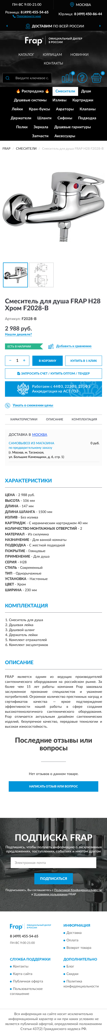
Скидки (72, 974)
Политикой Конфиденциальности (78, 890)
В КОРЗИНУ (47, 360)
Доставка (74, 933)
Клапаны (88, 109)
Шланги (44, 118)
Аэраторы (65, 109)
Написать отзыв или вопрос (53, 786)
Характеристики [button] (23, 419)
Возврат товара (78, 948)
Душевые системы (30, 100)
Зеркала (41, 127)
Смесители (65, 91)
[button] (27, 15)
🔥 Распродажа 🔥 (33, 91)
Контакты (53, 63)
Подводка (87, 118)
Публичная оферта (28, 981)
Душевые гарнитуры (72, 127)
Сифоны (64, 118)
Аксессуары (64, 136)
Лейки (17, 109)
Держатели (21, 118)
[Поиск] (7, 78)
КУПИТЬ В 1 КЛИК (83, 360)
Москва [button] (39, 435)
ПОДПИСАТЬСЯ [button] (53, 879)
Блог (70, 967)
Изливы (59, 100)
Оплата (72, 940)
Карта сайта (22, 974)
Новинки (79, 55)
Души (86, 91)
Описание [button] (54, 419)
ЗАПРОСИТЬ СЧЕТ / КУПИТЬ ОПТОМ (55, 373)
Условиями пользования (51, 894)
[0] (96, 78)
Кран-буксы (39, 109)
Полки (22, 127)
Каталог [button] (26, 55)
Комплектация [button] (84, 419)
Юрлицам (52, 55)
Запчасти (40, 136)
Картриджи (82, 100)
